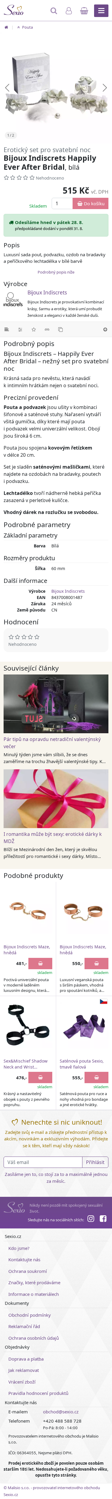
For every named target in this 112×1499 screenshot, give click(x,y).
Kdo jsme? (19, 1248)
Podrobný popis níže (56, 272)
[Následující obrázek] (105, 87)
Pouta (27, 27)
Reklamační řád (24, 1326)
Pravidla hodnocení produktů (38, 1393)
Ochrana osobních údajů (33, 1338)
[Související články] (47, 329)
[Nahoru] (105, 329)
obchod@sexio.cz (61, 1412)
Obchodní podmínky (29, 1315)
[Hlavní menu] (101, 10)
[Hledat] (54, 13)
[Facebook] (103, 1219)
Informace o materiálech (33, 1294)
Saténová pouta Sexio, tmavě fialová (82, 1064)
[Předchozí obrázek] (7, 87)
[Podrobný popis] (6, 329)
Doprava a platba (26, 1359)
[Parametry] (20, 329)
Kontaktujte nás (24, 1259)
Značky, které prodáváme (34, 1282)
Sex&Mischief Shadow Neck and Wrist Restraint (25, 1064)
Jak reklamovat (23, 1370)
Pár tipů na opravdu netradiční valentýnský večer (52, 743)
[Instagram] (90, 1219)
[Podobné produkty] (60, 329)
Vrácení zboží (22, 1382)
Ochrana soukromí (27, 1271)
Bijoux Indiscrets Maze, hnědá (27, 949)
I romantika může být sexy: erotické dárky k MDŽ (53, 838)
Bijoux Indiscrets (47, 292)
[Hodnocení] (33, 329)
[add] (40, 963)
